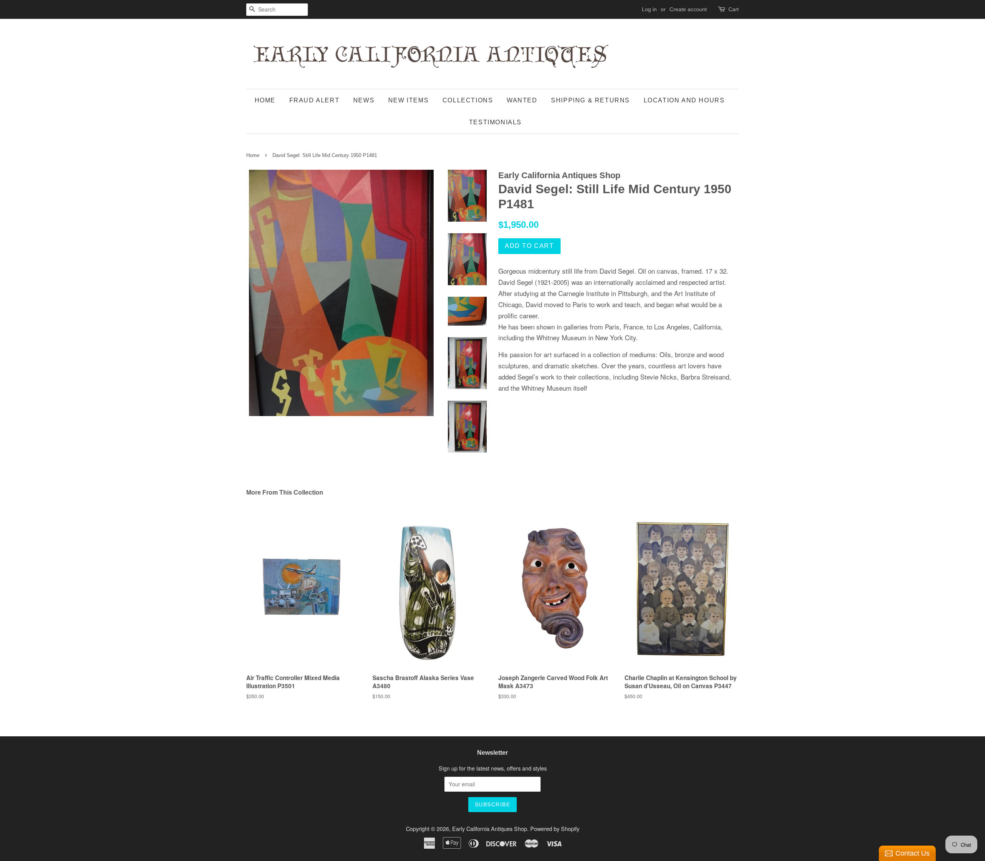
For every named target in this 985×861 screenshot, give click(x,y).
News (363, 100)
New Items (408, 100)
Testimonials (495, 122)
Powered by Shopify (554, 828)
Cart (733, 9)
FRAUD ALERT (314, 100)
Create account (688, 9)
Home (265, 100)
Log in (649, 9)
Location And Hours (684, 100)
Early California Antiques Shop (489, 828)
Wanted (522, 100)
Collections (467, 100)
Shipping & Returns (590, 100)
